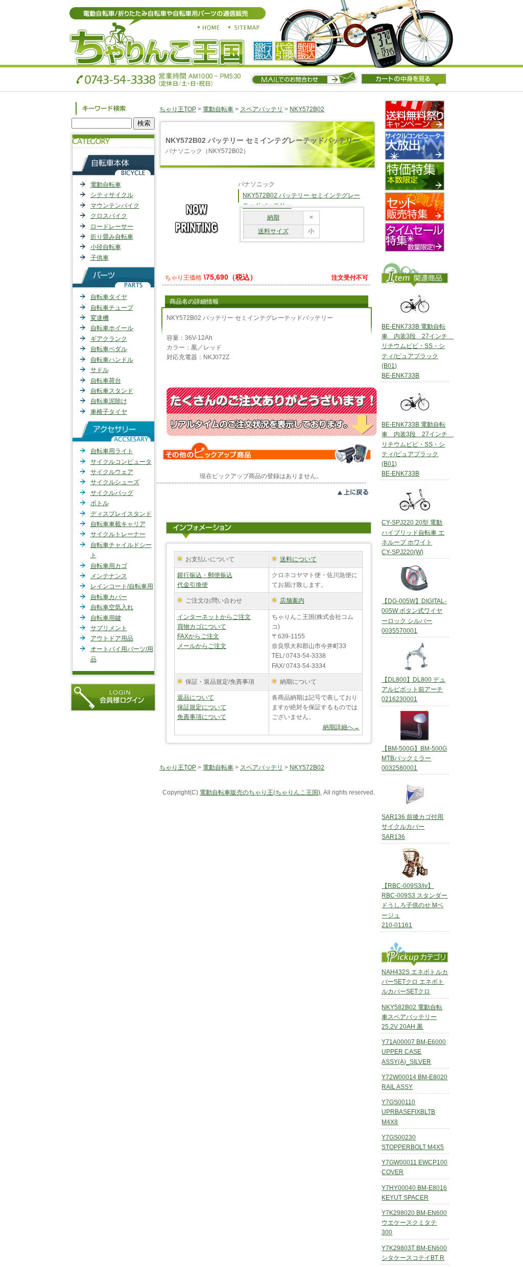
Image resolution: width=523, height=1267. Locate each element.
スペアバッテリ (261, 109)
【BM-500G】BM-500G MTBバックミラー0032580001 (414, 758)
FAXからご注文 (198, 636)
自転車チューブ (111, 307)
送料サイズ (273, 231)
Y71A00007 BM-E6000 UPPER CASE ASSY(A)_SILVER (414, 1051)
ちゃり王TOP (177, 109)
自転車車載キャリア (118, 524)
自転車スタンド (111, 390)
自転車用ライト (111, 451)
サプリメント (108, 628)
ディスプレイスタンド (121, 513)
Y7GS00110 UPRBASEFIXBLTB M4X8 (408, 1112)
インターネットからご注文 (214, 616)
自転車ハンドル (111, 359)
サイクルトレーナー (118, 534)
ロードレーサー (111, 226)
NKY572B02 (307, 109)
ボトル (99, 503)
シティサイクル (111, 194)
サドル (99, 370)
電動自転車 (105, 184)
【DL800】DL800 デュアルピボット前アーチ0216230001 (413, 689)
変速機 (99, 317)
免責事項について (201, 717)
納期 (273, 217)
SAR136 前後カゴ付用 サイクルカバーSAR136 (412, 826)
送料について (298, 559)
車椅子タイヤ (108, 411)
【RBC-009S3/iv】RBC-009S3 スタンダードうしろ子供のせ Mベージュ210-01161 (414, 905)
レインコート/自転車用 (121, 586)
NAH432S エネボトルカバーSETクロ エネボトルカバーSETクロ (415, 981)
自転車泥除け (108, 401)
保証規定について (201, 707)
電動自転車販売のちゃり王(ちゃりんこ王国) (260, 792)
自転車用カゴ (108, 565)
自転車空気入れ (111, 607)
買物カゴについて (201, 626)
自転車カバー (108, 597)
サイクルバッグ (111, 492)
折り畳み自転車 (111, 236)
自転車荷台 (105, 380)
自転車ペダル (108, 349)
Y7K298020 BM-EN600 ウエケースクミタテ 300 (414, 1222)
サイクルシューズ (114, 482)
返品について (195, 697)
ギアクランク (108, 338)
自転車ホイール (111, 328)
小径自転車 (105, 247)
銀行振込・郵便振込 (204, 575)
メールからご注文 (201, 646)
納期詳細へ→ (341, 727)
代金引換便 (192, 584)
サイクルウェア (111, 472)
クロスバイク (108, 215)
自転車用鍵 (105, 618)
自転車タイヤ (108, 297)
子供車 (99, 257)
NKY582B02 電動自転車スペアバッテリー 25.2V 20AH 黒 (412, 1017)
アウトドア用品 (111, 638)
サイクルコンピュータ (121, 461)
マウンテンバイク (114, 205)
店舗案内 (292, 600)
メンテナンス (108, 576)
